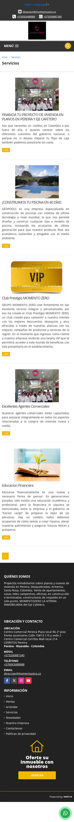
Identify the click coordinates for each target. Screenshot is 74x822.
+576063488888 (26, 16)
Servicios (15, 57)
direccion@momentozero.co (39, 12)
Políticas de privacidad (21, 734)
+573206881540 (53, 16)
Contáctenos (14, 728)
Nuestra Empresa (17, 723)
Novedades (13, 717)
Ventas (10, 701)
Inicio (4, 57)
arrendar (12, 707)
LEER (6, 150)
